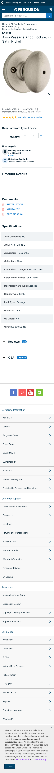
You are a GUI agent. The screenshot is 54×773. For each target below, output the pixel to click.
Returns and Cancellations (15, 532)
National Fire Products (14, 666)
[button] (51, 727)
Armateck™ (8, 639)
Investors (7, 470)
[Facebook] (13, 392)
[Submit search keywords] (49, 15)
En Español (8, 577)
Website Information (12, 559)
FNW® (6, 657)
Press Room (9, 444)
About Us (7, 417)
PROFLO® (7, 683)
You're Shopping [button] (24, 3)
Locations (7, 524)
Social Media (9, 453)
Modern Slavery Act (12, 479)
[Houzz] (39, 392)
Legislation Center (12, 604)
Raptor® (7, 701)
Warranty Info (9, 541)
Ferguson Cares (10, 435)
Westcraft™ (8, 719)
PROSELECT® (9, 692)
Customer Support (11, 498)
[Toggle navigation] (3, 9)
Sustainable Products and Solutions (20, 488)
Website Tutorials (11, 550)
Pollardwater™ (9, 675)
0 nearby (12, 155)
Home (5, 24)
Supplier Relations (12, 621)
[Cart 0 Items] (50, 9)
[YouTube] (30, 392)
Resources (7, 587)
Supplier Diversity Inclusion (16, 612)
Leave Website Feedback (15, 506)
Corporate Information (13, 409)
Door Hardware (10, 26)
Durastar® (7, 648)
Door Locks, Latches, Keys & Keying (19, 29)
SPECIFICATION (15, 214)
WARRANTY (13, 209)
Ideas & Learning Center (14, 595)
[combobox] (25, 15)
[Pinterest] (22, 392)
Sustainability (9, 461)
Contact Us (8, 515)
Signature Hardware (12, 710)
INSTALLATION (15, 204)
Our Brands (7, 631)
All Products (17, 24)
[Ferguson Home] (27, 9)
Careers (7, 426)
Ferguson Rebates (11, 568)
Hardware (31, 24)
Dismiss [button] (10, 766)
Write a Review (35, 117)
